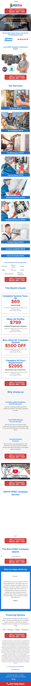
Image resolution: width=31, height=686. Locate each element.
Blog (13, 679)
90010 (15, 536)
